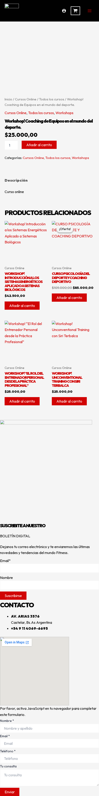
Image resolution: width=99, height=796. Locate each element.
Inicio (8, 99)
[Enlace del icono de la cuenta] (64, 11)
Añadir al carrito (39, 145)
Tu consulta (8, 766)
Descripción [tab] (16, 180)
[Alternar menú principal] (89, 11)
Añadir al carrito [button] (22, 305)
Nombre (7, 721)
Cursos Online (25, 99)
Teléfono (8, 751)
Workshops (64, 112)
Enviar (10, 792)
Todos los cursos (51, 99)
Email (5, 736)
